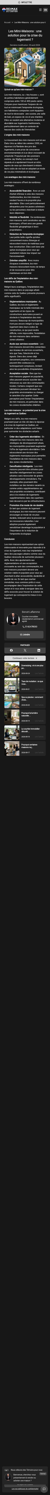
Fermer (43, 1474)
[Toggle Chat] (44, 1489)
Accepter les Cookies (25, 1484)
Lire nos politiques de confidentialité (25, 1489)
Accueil (7, 22)
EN (45, 10)
